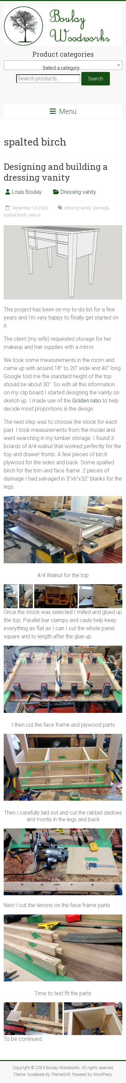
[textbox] (63, 68)
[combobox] (63, 65)
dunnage (100, 208)
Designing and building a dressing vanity (56, 172)
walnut (35, 215)
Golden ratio (86, 400)
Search (95, 78)
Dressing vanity (78, 192)
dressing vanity (77, 208)
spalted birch (15, 215)
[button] (11, 596)
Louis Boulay (27, 192)
